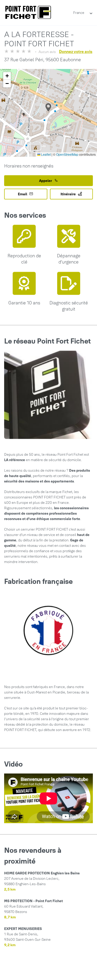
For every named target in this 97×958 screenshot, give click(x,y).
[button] (48, 107)
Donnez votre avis (75, 51)
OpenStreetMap (67, 154)
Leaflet (45, 154)
